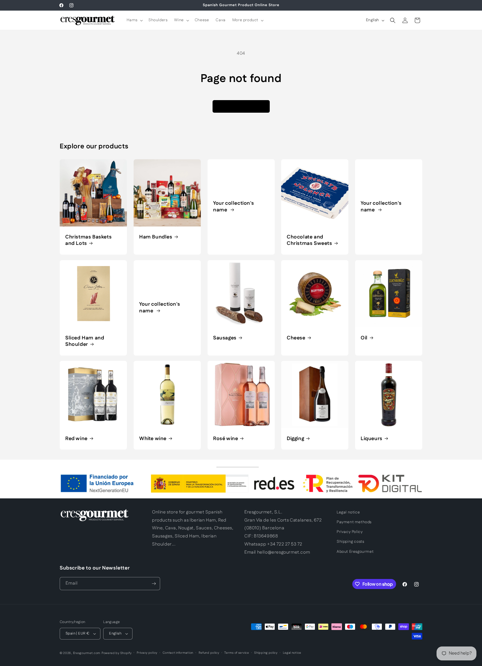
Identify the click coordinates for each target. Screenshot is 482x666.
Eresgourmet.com (87, 653)
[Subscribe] (154, 583)
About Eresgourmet (355, 551)
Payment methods (354, 522)
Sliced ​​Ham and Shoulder (84, 341)
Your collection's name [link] (233, 206)
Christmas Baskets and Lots (88, 240)
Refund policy (209, 653)
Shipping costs (350, 541)
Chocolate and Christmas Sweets (309, 240)
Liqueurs (371, 439)
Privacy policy (147, 653)
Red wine (76, 439)
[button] (134, 20)
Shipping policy (266, 653)
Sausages (225, 338)
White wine (153, 439)
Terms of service (236, 653)
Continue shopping (241, 106)
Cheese (296, 338)
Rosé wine (225, 439)
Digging (295, 439)
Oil (364, 338)
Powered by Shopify (117, 653)
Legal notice (348, 512)
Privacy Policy (350, 532)
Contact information (178, 653)
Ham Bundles (155, 237)
